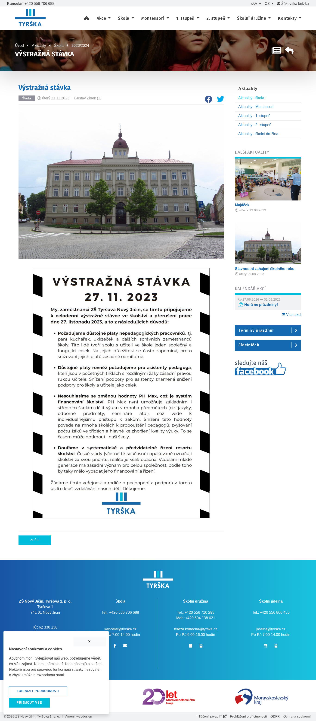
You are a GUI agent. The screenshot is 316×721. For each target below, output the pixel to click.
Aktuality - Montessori (255, 107)
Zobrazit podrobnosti (38, 691)
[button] (256, 3)
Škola (59, 46)
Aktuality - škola (251, 98)
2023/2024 (80, 46)
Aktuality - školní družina (258, 134)
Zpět (34, 540)
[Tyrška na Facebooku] (260, 370)
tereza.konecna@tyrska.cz (195, 629)
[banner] (30, 18)
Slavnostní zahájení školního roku (264, 269)
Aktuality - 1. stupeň (254, 116)
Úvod (19, 46)
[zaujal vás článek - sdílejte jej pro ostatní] (206, 101)
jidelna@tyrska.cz (270, 629)
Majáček (242, 205)
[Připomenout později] (89, 641)
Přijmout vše (29, 702)
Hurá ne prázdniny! (260, 305)
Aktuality (39, 46)
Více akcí (293, 315)
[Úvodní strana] (86, 18)
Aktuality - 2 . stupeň (254, 125)
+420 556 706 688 (39, 4)
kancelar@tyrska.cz (120, 629)
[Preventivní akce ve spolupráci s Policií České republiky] (268, 179)
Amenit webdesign (78, 716)
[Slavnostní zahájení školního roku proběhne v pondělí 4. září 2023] (268, 243)
